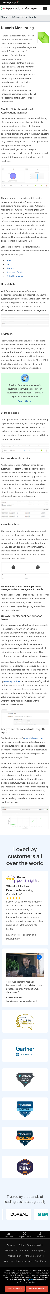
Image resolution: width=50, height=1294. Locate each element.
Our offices (40, 1261)
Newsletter (9, 1261)
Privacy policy (38, 1250)
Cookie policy (15, 1256)
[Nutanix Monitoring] (25, 320)
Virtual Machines (15, 276)
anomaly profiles (12, 681)
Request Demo (25, 401)
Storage (10, 268)
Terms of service (35, 1245)
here (31, 1280)
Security (9, 1250)
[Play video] (39, 957)
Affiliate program (33, 1256)
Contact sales (25, 1261)
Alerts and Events (15, 272)
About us (11, 1245)
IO (8, 264)
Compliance (22, 1250)
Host (9, 260)
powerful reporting (33, 738)
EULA (21, 1245)
